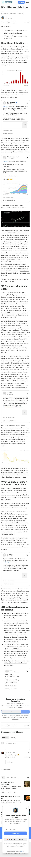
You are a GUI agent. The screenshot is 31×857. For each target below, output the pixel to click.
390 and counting (17, 60)
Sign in (27, 2)
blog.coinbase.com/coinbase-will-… (13, 407)
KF (5, 17)
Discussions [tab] (14, 777)
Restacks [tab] (12, 737)
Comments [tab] (5, 737)
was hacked (15, 647)
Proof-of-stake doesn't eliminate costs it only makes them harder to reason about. (11, 801)
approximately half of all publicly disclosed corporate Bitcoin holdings (15, 273)
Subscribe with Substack (16, 839)
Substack (7, 853)
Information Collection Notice (18, 717)
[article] (15, 787)
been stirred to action (22, 367)
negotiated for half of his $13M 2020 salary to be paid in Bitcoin (17, 663)
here (12, 534)
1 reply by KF (10, 762)
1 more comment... (6, 769)
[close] (26, 808)
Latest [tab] (7, 777)
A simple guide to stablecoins (7, 783)
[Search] (28, 777)
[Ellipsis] (29, 752)
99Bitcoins (4, 58)
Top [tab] (3, 777)
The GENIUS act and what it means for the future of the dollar (11, 787)
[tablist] (8, 737)
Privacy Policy (20, 846)
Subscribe (21, 2)
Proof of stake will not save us (10, 797)
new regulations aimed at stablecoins (15, 630)
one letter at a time (17, 616)
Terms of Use (23, 715)
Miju (6, 752)
